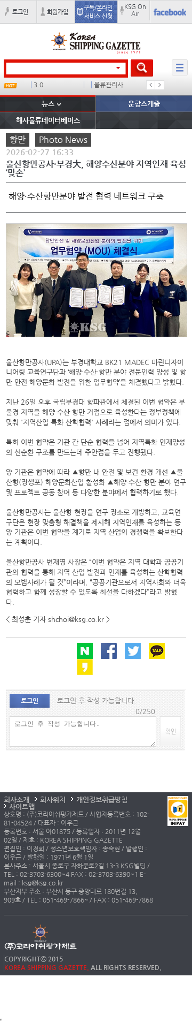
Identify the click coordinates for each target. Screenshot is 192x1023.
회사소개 (16, 799)
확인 (170, 731)
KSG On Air (135, 10)
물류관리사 (108, 84)
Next (159, 85)
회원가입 (57, 12)
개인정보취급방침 (101, 799)
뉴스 (48, 104)
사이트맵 (22, 806)
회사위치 (53, 799)
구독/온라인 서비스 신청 (98, 11)
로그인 (20, 12)
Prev (151, 85)
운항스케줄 (144, 104)
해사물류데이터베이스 (48, 120)
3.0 (38, 84)
